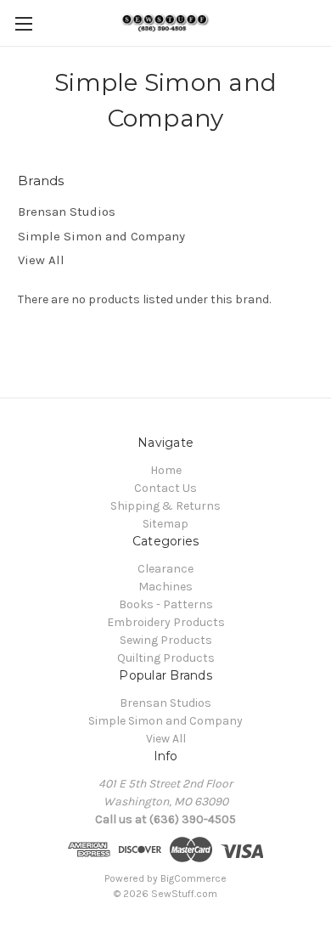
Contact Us (165, 488)
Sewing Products (166, 640)
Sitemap (165, 523)
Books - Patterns (166, 604)
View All (41, 260)
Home (166, 470)
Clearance (165, 569)
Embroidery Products (166, 622)
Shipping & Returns (165, 506)
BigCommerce (193, 878)
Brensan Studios (66, 211)
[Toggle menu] (23, 23)
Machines (165, 586)
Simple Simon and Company (101, 236)
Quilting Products (166, 658)
